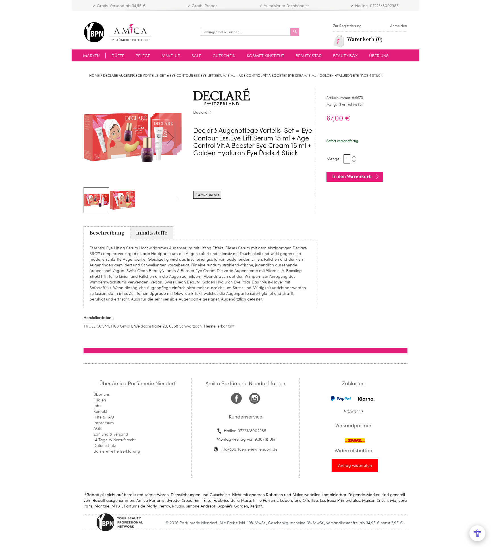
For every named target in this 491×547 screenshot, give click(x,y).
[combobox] (245, 32)
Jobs (97, 405)
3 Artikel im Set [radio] (207, 194)
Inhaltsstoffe (151, 233)
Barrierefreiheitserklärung (116, 451)
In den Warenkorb (352, 176)
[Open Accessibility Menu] (477, 533)
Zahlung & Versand (110, 434)
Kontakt (100, 411)
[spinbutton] (347, 158)
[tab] (107, 232)
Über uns (101, 394)
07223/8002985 (252, 430)
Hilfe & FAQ (103, 417)
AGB (97, 428)
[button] (170, 137)
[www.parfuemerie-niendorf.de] (122, 32)
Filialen (99, 400)
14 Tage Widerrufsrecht (114, 439)
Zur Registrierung (347, 25)
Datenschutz (104, 445)
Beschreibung (107, 233)
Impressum (103, 422)
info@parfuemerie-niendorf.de (249, 449)
